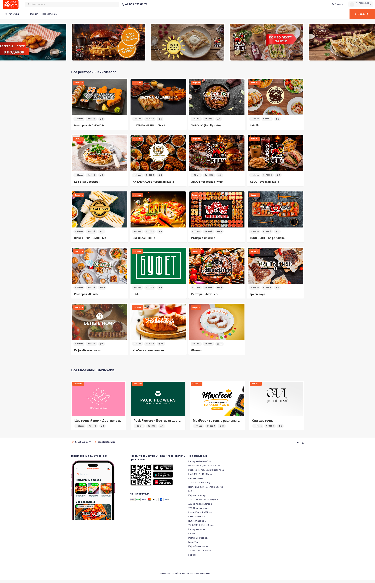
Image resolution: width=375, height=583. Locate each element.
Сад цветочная (204, 420)
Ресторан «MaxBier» (198, 538)
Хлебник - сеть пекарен (199, 550)
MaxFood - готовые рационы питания (162, 420)
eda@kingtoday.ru (106, 442)
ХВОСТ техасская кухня (200, 504)
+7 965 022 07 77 (136, 4)
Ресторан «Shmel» (197, 529)
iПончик (192, 555)
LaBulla (191, 491)
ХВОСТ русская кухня (198, 508)
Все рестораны (49, 14)
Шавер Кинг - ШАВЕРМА (200, 512)
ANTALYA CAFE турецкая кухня (203, 499)
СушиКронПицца (196, 516)
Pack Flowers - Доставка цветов (98, 420)
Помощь (339, 4)
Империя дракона (197, 521)
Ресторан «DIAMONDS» (199, 461)
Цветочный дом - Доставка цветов (279, 420)
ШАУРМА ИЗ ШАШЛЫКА (200, 474)
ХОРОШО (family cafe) (199, 482)
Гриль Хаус (193, 542)
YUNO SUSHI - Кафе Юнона (201, 525)
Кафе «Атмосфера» (198, 495)
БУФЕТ (191, 533)
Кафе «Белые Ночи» (198, 546)
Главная (34, 14)
